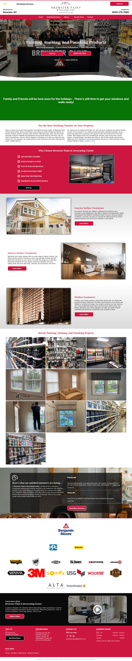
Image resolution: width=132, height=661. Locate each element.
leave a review (34, 494)
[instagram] (70, 636)
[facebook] (67, 636)
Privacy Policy (40, 659)
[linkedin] (73, 636)
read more (116, 485)
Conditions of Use (63, 659)
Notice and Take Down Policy (75, 659)
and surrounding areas (43, 640)
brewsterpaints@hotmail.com (76, 639)
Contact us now (89, 141)
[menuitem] (41, 17)
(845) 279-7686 (120, 12)
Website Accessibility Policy (89, 659)
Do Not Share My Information (52, 659)
